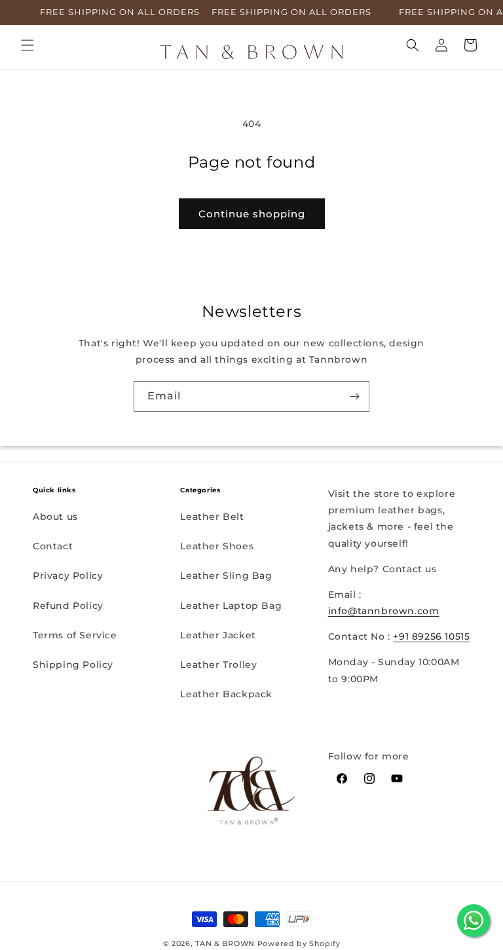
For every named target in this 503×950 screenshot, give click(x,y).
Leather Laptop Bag (231, 606)
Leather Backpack (226, 694)
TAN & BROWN (225, 943)
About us (55, 516)
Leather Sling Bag (226, 575)
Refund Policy (68, 606)
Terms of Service (75, 635)
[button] (27, 45)
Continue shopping (251, 214)
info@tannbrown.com (383, 611)
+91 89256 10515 (431, 636)
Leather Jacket (217, 635)
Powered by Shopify (299, 943)
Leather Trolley (218, 664)
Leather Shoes (216, 546)
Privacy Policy (68, 575)
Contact (53, 546)
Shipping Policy (73, 664)
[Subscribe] (354, 396)
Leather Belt (212, 516)
